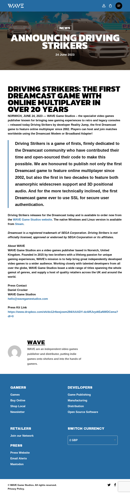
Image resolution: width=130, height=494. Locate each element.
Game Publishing (79, 394)
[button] (118, 5)
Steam (19, 224)
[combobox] (92, 440)
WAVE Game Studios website (32, 219)
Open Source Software (83, 412)
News (64, 28)
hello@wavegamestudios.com (28, 298)
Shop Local (17, 406)
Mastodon (17, 464)
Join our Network (22, 435)
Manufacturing (77, 400)
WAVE (36, 342)
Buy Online (17, 400)
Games (15, 394)
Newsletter (17, 412)
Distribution (76, 406)
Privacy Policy (16, 488)
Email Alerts (18, 458)
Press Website (20, 452)
